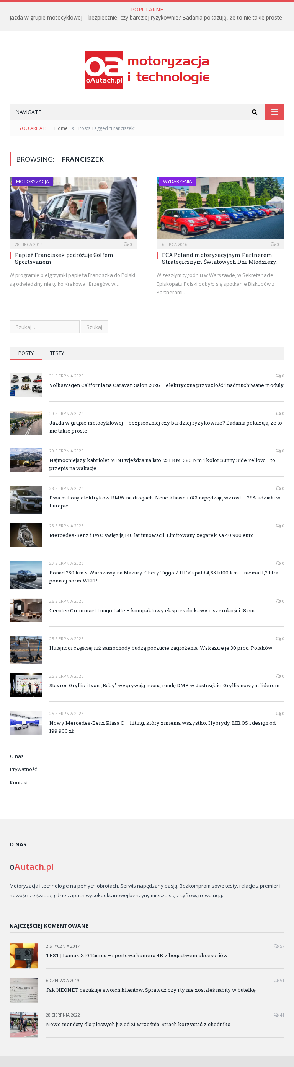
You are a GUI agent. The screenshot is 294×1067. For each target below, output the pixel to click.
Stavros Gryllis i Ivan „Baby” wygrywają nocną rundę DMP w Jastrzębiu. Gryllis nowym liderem (164, 685)
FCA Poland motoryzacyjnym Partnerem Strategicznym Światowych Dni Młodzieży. (219, 258)
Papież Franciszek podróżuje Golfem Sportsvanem (64, 258)
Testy (57, 353)
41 (281, 1015)
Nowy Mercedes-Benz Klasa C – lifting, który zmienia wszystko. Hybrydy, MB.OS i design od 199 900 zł (162, 726)
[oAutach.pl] (147, 68)
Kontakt (19, 782)
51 (281, 980)
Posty (26, 353)
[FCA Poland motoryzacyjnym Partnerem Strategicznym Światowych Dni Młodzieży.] (220, 210)
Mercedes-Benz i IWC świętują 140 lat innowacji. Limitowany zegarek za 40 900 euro (151, 535)
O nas (17, 756)
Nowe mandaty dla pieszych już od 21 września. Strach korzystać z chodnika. (139, 1024)
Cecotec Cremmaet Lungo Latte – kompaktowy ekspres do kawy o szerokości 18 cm (152, 610)
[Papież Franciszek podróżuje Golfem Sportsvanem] (73, 210)
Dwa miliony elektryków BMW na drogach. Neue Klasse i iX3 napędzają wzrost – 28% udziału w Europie (165, 501)
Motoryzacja (32, 181)
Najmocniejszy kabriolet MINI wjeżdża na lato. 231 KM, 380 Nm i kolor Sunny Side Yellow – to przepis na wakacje (162, 464)
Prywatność (23, 769)
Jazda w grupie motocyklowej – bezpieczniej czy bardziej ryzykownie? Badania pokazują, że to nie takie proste (146, 17)
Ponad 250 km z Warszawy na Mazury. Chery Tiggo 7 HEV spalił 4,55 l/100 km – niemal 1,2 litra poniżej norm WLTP (163, 576)
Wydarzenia (177, 181)
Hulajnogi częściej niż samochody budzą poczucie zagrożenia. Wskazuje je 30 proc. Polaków (161, 647)
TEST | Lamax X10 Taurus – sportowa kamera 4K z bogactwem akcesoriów (137, 955)
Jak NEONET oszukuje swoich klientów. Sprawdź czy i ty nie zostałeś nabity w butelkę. (151, 989)
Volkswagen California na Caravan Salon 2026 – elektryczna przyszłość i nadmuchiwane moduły (166, 385)
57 (281, 946)
